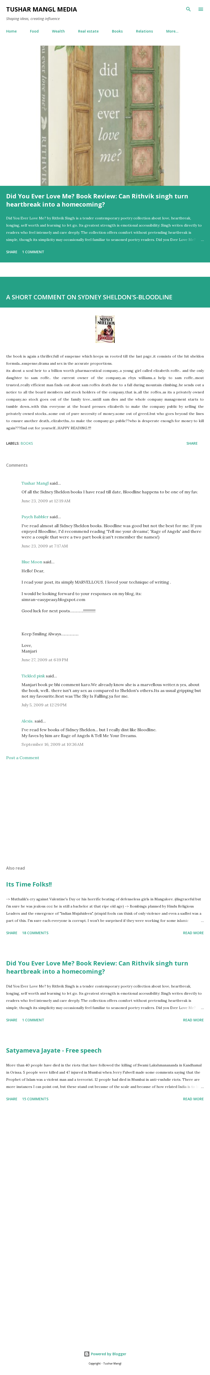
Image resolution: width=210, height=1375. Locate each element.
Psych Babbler (35, 516)
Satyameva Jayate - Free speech (54, 1050)
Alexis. (28, 721)
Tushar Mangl (35, 483)
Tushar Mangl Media (41, 9)
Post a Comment (22, 757)
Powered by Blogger (108, 1353)
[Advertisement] (105, 813)
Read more (193, 932)
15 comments (35, 1098)
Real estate (88, 31)
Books (117, 31)
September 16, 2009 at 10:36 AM (52, 744)
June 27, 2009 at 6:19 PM (45, 659)
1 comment (33, 251)
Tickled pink (33, 675)
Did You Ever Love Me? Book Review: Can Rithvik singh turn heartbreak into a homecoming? (97, 200)
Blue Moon (32, 561)
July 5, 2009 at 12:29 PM (44, 704)
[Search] (188, 9)
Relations (144, 31)
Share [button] (11, 251)
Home (11, 31)
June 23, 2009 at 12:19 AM (46, 500)
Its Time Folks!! (29, 884)
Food (34, 31)
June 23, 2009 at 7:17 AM (45, 545)
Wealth (58, 31)
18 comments (35, 932)
